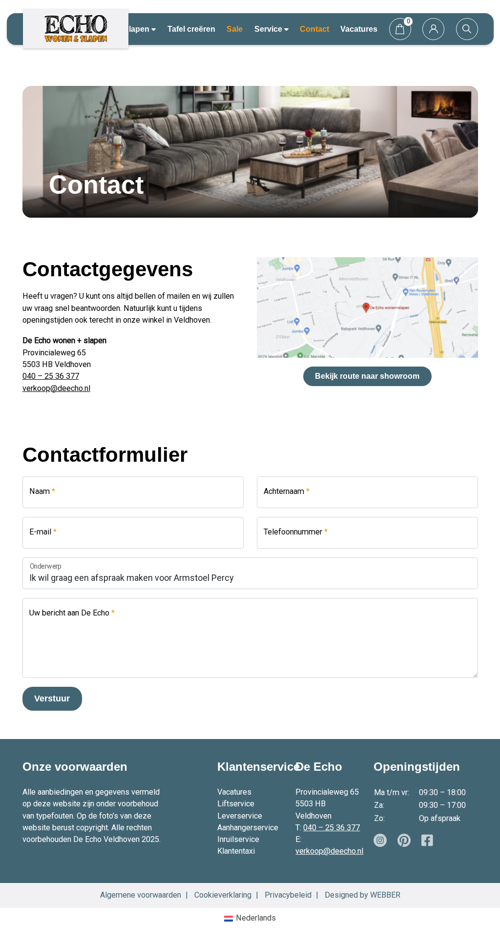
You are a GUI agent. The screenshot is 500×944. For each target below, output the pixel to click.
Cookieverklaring (222, 895)
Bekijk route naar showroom (367, 375)
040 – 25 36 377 (50, 376)
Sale (235, 28)
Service (269, 28)
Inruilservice (238, 839)
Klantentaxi (236, 851)
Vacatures (358, 28)
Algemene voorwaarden (140, 895)
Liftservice (235, 803)
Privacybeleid (288, 895)
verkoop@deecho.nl (56, 388)
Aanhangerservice (247, 827)
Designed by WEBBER (362, 895)
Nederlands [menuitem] (256, 918)
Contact (314, 28)
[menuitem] (250, 918)
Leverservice (239, 816)
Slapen (137, 28)
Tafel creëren (191, 28)
